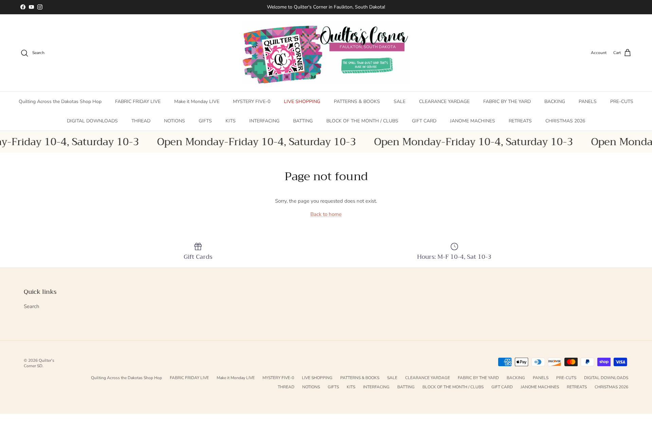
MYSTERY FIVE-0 (251, 101)
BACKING (554, 101)
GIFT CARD (424, 121)
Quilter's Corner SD (39, 363)
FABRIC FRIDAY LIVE (138, 101)
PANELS (588, 101)
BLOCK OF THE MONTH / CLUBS (362, 121)
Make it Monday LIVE (196, 101)
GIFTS (205, 121)
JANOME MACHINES (472, 121)
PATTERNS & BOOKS (357, 101)
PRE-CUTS (621, 101)
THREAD (140, 121)
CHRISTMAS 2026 (565, 121)
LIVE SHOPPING (302, 101)
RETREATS (520, 121)
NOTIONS (174, 121)
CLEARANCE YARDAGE (444, 101)
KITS (230, 121)
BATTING (303, 121)
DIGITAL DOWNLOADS (92, 121)
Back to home (326, 214)
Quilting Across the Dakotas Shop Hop (60, 101)
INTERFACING (264, 121)
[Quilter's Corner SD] (326, 53)
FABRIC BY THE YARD (507, 101)
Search (31, 306)
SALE (399, 101)
